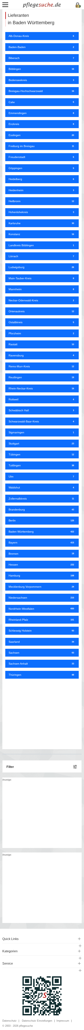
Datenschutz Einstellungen (37, 1020)
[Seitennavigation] (5, 6)
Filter (10, 766)
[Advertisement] (42, 712)
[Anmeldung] (78, 4)
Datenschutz (9, 1020)
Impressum (62, 1020)
